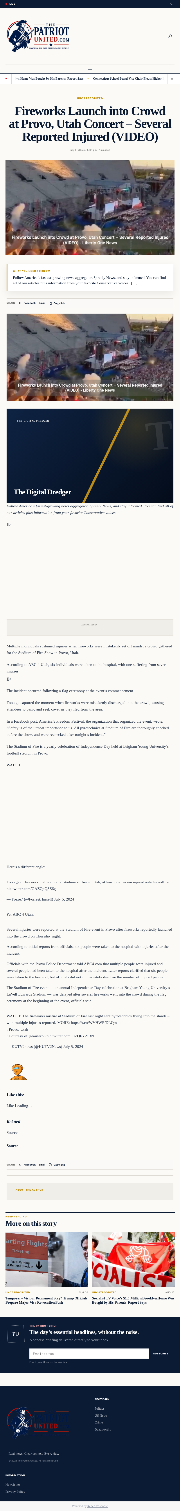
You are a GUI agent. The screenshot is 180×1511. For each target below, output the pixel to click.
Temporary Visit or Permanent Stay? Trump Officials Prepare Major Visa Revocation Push (46, 1300)
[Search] (170, 36)
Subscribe (160, 1353)
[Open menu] (90, 68)
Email (42, 303)
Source (12, 1146)
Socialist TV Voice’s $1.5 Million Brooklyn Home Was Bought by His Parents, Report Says (133, 1300)
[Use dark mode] (172, 4)
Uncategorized (90, 98)
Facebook (30, 303)
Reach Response (97, 1506)
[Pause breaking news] (171, 79)
